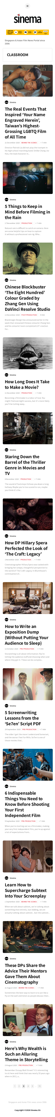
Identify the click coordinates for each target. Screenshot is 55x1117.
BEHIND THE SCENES (29, 142)
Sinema (13, 102)
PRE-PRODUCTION (27, 649)
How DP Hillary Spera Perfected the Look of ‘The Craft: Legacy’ (26, 548)
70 (39, 1086)
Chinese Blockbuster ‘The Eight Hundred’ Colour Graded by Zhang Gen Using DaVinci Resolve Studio (27, 298)
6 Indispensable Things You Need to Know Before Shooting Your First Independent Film (27, 804)
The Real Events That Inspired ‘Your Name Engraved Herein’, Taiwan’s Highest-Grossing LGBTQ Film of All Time (25, 123)
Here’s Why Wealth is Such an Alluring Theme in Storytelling (26, 1053)
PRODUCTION (26, 223)
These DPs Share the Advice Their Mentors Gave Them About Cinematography (26, 973)
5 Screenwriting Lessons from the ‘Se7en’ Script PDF (23, 718)
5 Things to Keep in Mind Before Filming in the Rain (27, 211)
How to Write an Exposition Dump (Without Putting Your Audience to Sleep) (26, 634)
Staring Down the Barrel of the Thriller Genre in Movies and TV (25, 464)
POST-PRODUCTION (29, 315)
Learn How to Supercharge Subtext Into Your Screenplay (26, 890)
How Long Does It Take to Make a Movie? (27, 384)
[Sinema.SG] (27, 24)
